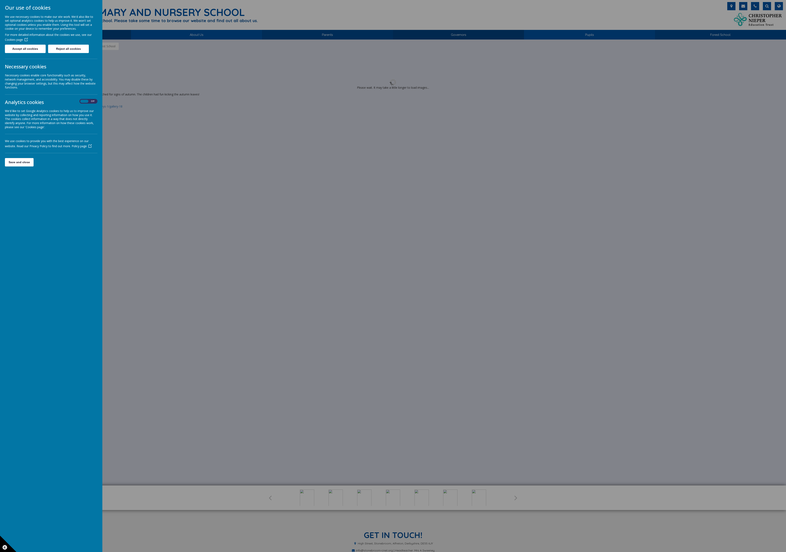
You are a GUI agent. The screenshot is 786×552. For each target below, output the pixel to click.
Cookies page (14, 40)
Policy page (79, 146)
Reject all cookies (68, 48)
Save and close (19, 162)
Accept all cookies (25, 48)
